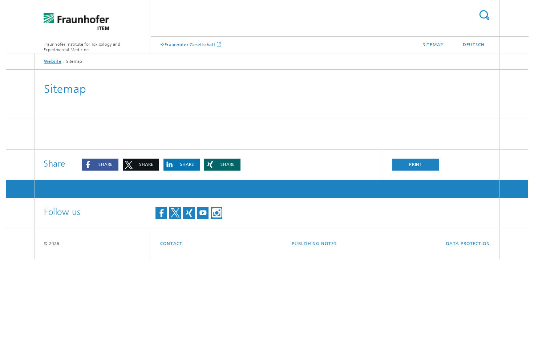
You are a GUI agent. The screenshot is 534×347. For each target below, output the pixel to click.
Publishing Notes (314, 243)
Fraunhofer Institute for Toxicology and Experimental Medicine (82, 47)
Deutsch (474, 44)
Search (484, 15)
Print (416, 164)
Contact (171, 243)
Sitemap (433, 44)
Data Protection (468, 243)
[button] (100, 165)
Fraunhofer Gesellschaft (190, 44)
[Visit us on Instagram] (216, 213)
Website (52, 61)
